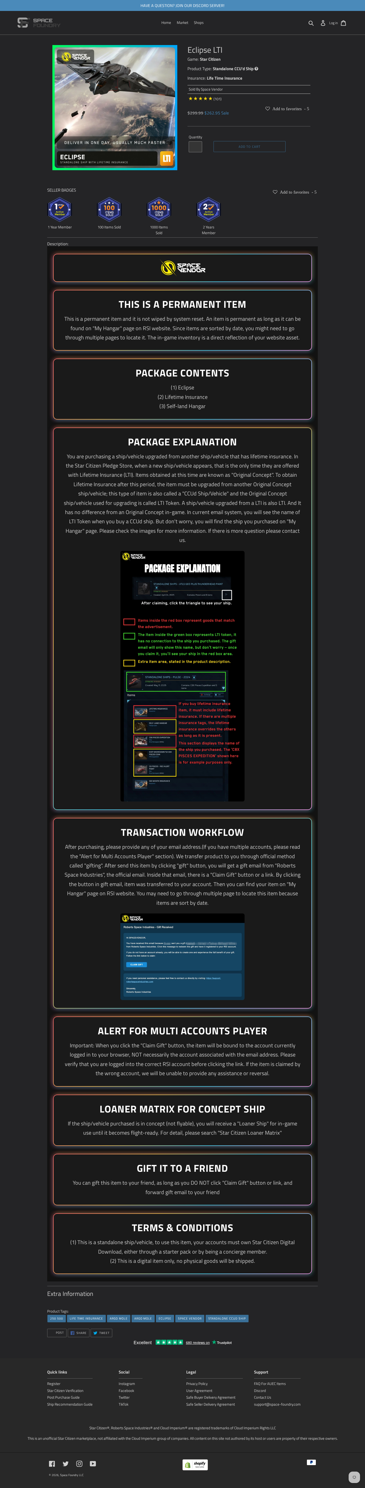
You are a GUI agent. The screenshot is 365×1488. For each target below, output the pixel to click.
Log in (333, 22)
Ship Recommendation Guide (70, 1404)
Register (53, 1383)
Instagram (127, 1383)
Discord (260, 1390)
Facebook (126, 1390)
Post (59, 1332)
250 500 (56, 1318)
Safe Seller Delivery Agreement (210, 1404)
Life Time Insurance (224, 78)
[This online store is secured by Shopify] (195, 1465)
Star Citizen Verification (65, 1390)
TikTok (123, 1404)
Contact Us (262, 1397)
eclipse (165, 1318)
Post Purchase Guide (63, 1397)
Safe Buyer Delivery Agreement (210, 1397)
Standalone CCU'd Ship (233, 68)
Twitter (124, 1397)
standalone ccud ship (227, 1318)
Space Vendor (212, 89)
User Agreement (199, 1390)
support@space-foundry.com (277, 1404)
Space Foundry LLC (72, 1475)
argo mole (119, 1318)
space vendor (190, 1318)
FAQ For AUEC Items (270, 1383)
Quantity (195, 137)
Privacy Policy (197, 1383)
